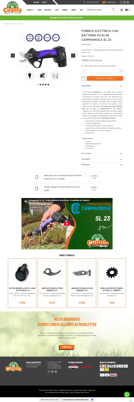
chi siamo (36, 2)
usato (57, 10)
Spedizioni (85, 165)
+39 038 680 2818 (92, 2)
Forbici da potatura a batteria (13, 24)
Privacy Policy (43, 390)
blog (81, 10)
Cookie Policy (53, 390)
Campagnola (86, 45)
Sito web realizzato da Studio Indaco (57, 393)
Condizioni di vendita (79, 390)
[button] (37, 84)
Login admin (91, 390)
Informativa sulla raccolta (50, 400)
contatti (44, 2)
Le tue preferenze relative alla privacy (75, 400)
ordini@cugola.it (111, 2)
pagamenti (85, 159)
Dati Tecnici (86, 154)
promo (39, 10)
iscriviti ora (67, 347)
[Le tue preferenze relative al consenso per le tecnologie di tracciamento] (131, 400)
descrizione (86, 86)
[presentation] (13, 55)
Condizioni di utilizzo (65, 390)
